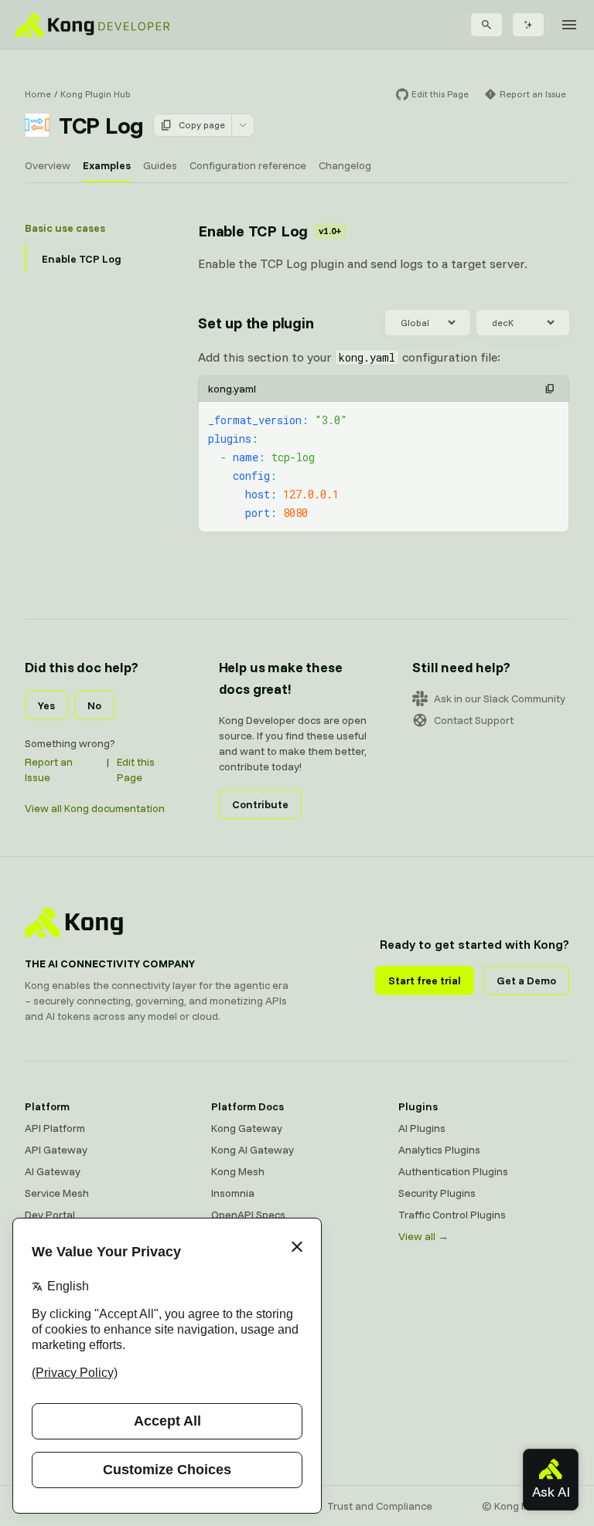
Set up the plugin (256, 322)
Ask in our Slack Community (499, 698)
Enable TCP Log (81, 259)
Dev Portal (50, 1215)
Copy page (202, 125)
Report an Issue (49, 769)
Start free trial (424, 980)
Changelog (345, 165)
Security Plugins (437, 1193)
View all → (423, 1236)
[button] (550, 388)
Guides (160, 165)
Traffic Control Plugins (452, 1215)
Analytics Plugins (439, 1150)
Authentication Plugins (453, 1171)
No (94, 705)
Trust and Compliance (379, 1506)
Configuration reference (247, 165)
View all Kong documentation (95, 808)
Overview (47, 165)
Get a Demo (526, 980)
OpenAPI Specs (248, 1215)
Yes (46, 705)
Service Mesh (57, 1193)
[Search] (486, 24)
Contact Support (474, 720)
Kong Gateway (246, 1128)
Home (38, 94)
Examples (107, 165)
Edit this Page (136, 769)
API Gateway (56, 1150)
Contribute (260, 804)
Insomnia (232, 1193)
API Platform (55, 1128)
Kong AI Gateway (252, 1150)
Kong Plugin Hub (95, 94)
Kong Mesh (238, 1171)
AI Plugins (422, 1128)
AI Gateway (52, 1171)
